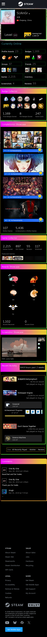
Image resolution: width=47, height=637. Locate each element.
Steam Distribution (12, 565)
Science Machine (19, 437)
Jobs (27, 557)
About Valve (30, 553)
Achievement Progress (13, 410)
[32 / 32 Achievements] (23, 195)
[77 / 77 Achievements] (23, 148)
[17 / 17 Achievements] (23, 171)
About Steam (10, 553)
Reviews (41, 449)
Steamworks (10, 561)
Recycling (29, 565)
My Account (31, 593)
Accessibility (10, 585)
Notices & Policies (12, 589)
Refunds (8, 597)
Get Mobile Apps (13, 629)
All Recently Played (19, 449)
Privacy (8, 580)
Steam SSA (9, 557)
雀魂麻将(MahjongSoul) (27, 379)
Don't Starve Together (27, 426)
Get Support (30, 589)
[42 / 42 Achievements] (23, 218)
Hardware (29, 561)
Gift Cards (9, 570)
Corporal (15, 404)
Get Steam (30, 580)
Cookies (8, 593)
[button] (11, 34)
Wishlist (33, 449)
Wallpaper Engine (25, 393)
